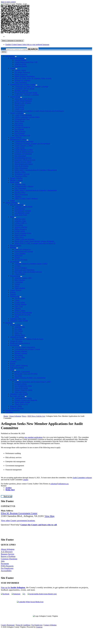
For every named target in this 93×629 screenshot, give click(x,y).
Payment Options (21, 384)
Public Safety (15, 182)
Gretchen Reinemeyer (22, 127)
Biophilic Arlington (21, 91)
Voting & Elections (17, 408)
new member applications (33, 437)
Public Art (18, 333)
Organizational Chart (22, 119)
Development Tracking (23, 211)
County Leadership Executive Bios (27, 117)
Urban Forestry (20, 274)
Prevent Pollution (21, 268)
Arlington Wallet (20, 64)
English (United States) (27, 36)
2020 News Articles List (36, 416)
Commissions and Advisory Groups (22, 84)
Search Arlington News (23, 233)
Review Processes (21, 260)
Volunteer (18, 196)
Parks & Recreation (21, 166)
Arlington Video (20, 221)
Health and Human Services (20, 343)
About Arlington (11, 203)
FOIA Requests (7, 566)
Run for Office (20, 357)
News (12, 217)
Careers (12, 68)
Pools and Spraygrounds (23, 312)
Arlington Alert (20, 184)
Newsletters (19, 225)
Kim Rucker (19, 125)
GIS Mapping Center (22, 213)
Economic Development (23, 154)
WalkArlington (20, 288)
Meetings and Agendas (23, 103)
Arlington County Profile (23, 207)
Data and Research (16, 205)
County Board (15, 97)
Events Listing (20, 231)
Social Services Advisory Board (26, 93)
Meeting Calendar (16, 180)
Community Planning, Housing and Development (32, 143)
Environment (14, 262)
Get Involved (19, 107)
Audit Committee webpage (82, 478)
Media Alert (10, 490)
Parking (17, 284)
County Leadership (17, 113)
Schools (13, 292)
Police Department (21, 168)
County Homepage (8, 625)
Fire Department (20, 156)
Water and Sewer (21, 392)
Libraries (18, 308)
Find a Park (19, 306)
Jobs (3, 561)
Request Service (7, 554)
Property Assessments (22, 372)
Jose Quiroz (19, 123)
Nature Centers (20, 310)
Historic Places (20, 335)
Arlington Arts (20, 327)
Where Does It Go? (21, 404)
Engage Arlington (16, 178)
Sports (17, 317)
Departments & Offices (18, 139)
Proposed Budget (21, 66)
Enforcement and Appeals (24, 251)
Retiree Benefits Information (25, 76)
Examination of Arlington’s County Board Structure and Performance (39, 111)
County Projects (15, 137)
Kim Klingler (19, 129)
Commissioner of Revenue (24, 141)
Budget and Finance (17, 58)
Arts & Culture (20, 298)
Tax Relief (18, 376)
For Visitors (19, 331)
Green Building (20, 253)
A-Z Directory (7, 551)
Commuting (19, 282)
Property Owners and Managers (26, 400)
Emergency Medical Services (25, 160)
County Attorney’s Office (24, 146)
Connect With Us (21, 223)
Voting (12, 200)
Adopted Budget (20, 60)
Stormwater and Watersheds (24, 270)
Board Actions (20, 105)
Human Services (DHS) (23, 162)
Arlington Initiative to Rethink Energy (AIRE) (31, 264)
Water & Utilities (16, 406)
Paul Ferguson (20, 133)
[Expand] (16, 56)
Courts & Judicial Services (24, 152)
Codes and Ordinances (23, 249)
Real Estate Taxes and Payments (26, 374)
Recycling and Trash (17, 396)
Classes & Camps (16, 341)
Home (6, 416)
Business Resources (12, 410)
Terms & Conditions (23, 625)
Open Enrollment (21, 82)
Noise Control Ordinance (19, 365)
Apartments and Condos (23, 398)
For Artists (18, 329)
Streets (17, 286)
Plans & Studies (15, 245)
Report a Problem (8, 556)
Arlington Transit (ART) (23, 278)
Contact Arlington (50, 625)
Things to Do (15, 296)
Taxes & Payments (21, 388)
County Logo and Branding (24, 239)
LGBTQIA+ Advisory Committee (27, 95)
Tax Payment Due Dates (23, 386)
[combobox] (12, 40)
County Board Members (23, 101)
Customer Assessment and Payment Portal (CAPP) (33, 382)
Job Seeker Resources (22, 72)
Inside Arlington (20, 235)
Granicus (39, 627)
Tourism (13, 294)
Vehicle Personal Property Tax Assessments (30, 378)
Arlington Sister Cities (18, 319)
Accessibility (6, 570)
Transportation (15, 276)
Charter (25, 480)
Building (13, 247)
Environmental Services (23, 158)
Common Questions (9, 559)
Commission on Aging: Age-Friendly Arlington (31, 86)
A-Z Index (9, 412)
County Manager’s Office (24, 150)
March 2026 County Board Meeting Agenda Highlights (34, 241)
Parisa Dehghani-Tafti (22, 135)
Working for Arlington (23, 80)
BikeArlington (20, 280)
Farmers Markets (21, 304)
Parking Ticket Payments (23, 390)
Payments (13, 380)
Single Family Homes (22, 402)
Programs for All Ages (23, 315)
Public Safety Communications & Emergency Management (36, 170)
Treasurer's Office (21, 176)
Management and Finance (24, 164)
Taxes (12, 369)
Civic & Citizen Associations (25, 347)
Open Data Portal (21, 215)
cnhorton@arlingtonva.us (59, 484)
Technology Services (22, 174)
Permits (17, 258)
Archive (8, 488)
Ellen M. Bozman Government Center (19, 513)
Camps (17, 300)
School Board (19, 121)
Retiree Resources (21, 74)
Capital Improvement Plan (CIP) (26, 62)
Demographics (20, 209)
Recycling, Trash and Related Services (28, 272)
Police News (19, 237)
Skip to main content (8, 2)
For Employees (7, 568)
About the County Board (23, 99)
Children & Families (17, 337)
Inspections (19, 255)
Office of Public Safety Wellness (26, 198)
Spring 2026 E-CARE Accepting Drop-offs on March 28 (35, 243)
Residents (8, 323)
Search (3, 49)
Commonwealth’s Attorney (24, 186)
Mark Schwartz (20, 131)
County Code (19, 109)
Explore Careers (20, 70)
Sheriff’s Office (20, 172)
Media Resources (21, 229)
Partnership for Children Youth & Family (29, 339)
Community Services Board (24, 88)
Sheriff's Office (20, 192)
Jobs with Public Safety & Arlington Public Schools (33, 78)
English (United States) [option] (27, 44)
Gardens (18, 266)
